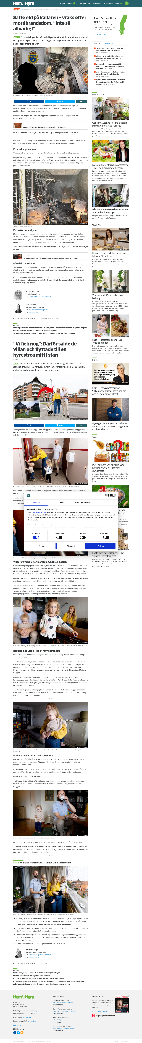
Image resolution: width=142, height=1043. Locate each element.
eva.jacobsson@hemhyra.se (63, 1003)
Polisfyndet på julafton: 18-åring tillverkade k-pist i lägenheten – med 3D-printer (41, 984)
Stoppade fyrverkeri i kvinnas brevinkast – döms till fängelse (44, 127)
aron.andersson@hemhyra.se (63, 1028)
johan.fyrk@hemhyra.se (61, 1020)
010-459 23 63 (34, 957)
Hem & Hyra (26, 1017)
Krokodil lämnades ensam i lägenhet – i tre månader (31, 976)
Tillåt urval (71, 546)
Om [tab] (106, 502)
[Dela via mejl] (81, 101)
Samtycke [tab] (36, 502)
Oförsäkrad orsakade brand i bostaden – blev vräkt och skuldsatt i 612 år (38, 978)
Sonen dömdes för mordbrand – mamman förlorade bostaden (35, 330)
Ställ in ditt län (101, 34)
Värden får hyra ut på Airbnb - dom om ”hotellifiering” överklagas (36, 973)
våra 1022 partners (39, 512)
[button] (71, 3)
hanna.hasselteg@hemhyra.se (40, 296)
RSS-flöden (17, 1025)
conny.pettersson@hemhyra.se (64, 1011)
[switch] (59, 537)
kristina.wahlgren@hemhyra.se (40, 955)
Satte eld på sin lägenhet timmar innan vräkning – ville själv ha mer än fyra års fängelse (44, 333)
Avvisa (41, 546)
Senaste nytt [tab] (108, 43)
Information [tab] (59, 502)
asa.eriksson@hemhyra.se (38, 310)
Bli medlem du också (99, 1011)
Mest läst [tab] (97, 43)
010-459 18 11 (33, 312)
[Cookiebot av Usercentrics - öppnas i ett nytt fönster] (106, 495)
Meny (117, 3)
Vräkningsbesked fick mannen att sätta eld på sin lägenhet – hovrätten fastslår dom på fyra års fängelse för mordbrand (55, 328)
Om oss (117, 1041)
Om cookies (124, 1041)
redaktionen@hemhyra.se (31, 1011)
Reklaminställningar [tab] (82, 502)
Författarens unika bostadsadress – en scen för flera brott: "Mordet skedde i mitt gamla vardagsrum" (49, 981)
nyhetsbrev (32, 1021)
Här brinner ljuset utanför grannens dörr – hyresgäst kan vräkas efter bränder (50, 258)
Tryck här (39, 319)
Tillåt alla (101, 546)
